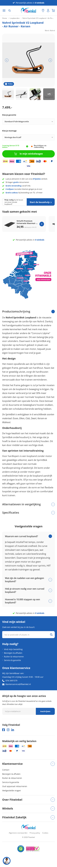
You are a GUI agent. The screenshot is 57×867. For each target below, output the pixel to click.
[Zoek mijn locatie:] (38, 10)
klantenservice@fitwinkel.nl (18, 684)
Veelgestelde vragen (11, 790)
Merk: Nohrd (50, 30)
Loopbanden (15, 18)
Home (4, 18)
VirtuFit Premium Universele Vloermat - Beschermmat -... (26, 222)
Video (10, 84)
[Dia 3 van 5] (35, 94)
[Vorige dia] (6, 60)
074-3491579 (11, 680)
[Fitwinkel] (28, 827)
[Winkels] (43, 10)
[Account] (48, 10)
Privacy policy (35, 833)
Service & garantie (12, 660)
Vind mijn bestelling (13, 649)
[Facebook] (3, 729)
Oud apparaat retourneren (14, 786)
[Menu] (4, 10)
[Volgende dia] (50, 60)
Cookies (45, 833)
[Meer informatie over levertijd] (27, 146)
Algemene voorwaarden (18, 833)
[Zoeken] (9, 10)
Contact (5, 769)
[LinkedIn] (12, 729)
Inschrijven (45, 711)
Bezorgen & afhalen (13, 653)
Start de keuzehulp (40, 202)
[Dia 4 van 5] (49, 94)
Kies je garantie (9, 115)
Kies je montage (9, 130)
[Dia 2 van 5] (22, 94)
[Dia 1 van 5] (8, 94)
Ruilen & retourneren (14, 656)
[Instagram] (8, 729)
